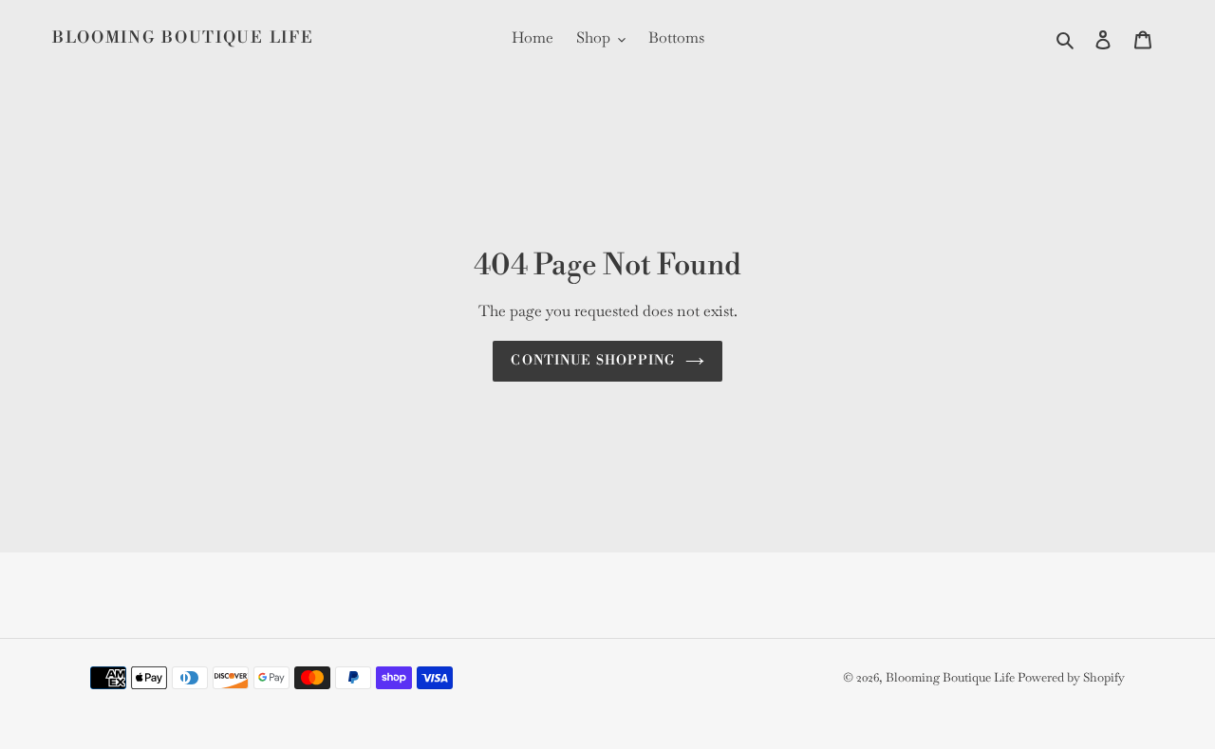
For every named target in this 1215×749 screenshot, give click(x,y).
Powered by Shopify (1071, 677)
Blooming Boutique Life (182, 37)
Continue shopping (593, 360)
